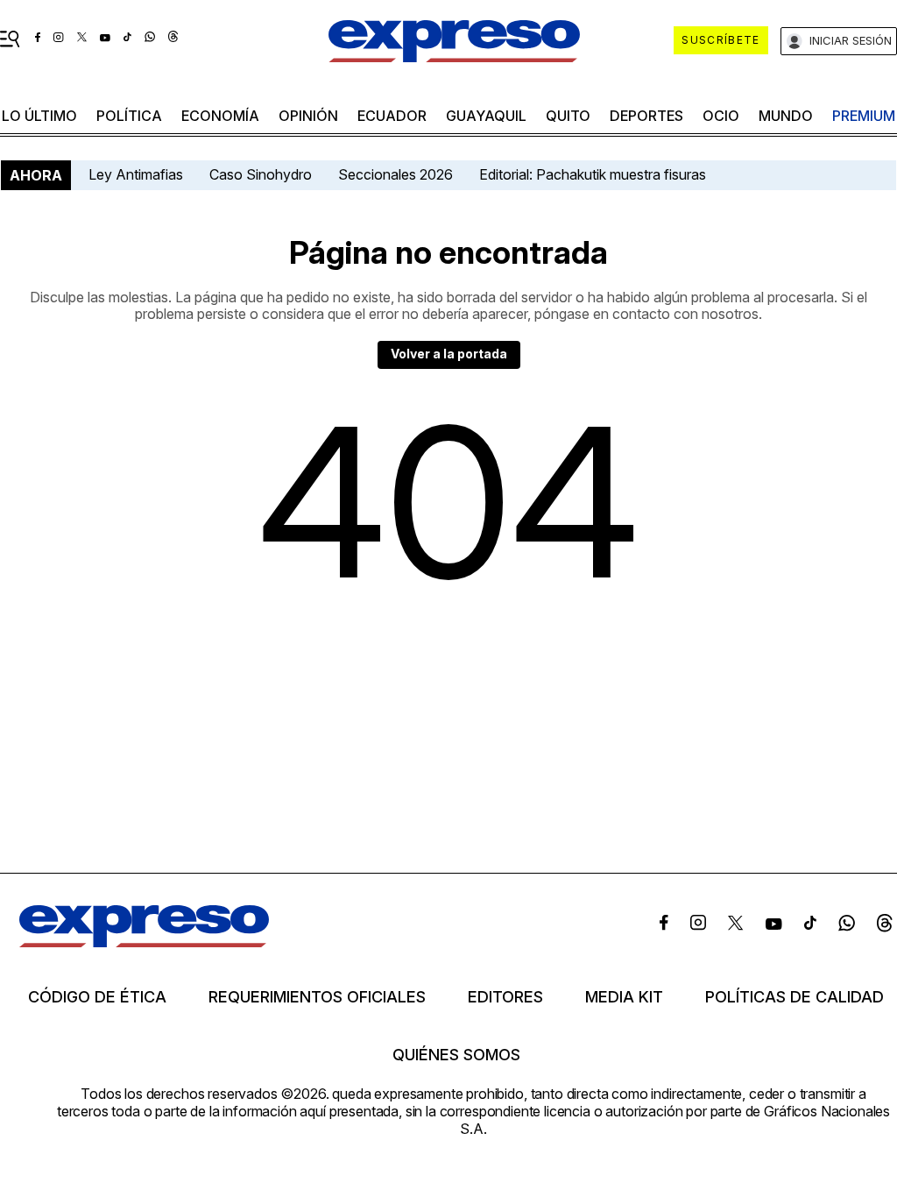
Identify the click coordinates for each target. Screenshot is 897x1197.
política (129, 116)
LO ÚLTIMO (39, 116)
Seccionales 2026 (395, 174)
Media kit (624, 997)
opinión (308, 116)
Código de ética (97, 997)
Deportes (646, 116)
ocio (721, 116)
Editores (505, 997)
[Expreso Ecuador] (144, 942)
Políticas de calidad (794, 997)
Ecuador (392, 116)
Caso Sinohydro (260, 174)
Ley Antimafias (135, 174)
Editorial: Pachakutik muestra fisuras (594, 174)
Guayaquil (486, 116)
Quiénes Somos (456, 1055)
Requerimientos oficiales (317, 997)
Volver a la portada (449, 353)
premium (863, 116)
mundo (786, 116)
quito (568, 116)
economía (220, 116)
